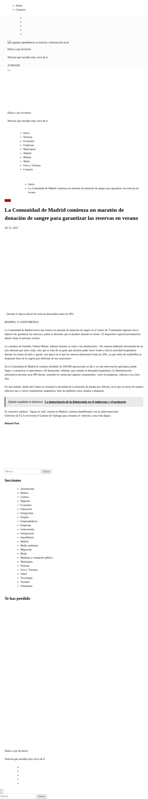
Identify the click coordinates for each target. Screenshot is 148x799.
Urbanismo (26, 586)
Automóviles (27, 488)
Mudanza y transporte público (36, 557)
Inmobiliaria (27, 537)
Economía (28, 141)
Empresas (28, 145)
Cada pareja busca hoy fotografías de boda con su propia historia (13, 694)
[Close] (1, 791)
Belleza (27, 157)
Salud (8, 200)
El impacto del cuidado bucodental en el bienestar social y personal (11, 446)
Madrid (27, 153)
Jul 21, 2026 (8, 462)
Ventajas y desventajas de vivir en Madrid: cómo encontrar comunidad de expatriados (13, 626)
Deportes (25, 501)
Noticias (27, 137)
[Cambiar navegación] (9, 70)
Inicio (26, 133)
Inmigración (27, 533)
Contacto (20, 9)
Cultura (24, 497)
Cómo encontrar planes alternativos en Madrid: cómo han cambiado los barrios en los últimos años (14, 662)
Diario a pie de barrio (19, 49)
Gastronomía (27, 529)
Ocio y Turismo (32, 165)
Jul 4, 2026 (27, 462)
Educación (26, 509)
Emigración (26, 513)
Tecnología (26, 577)
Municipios (29, 149)
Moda (26, 161)
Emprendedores (28, 521)
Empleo (24, 517)
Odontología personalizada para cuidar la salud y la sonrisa (29, 446)
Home (19, 5)
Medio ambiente (29, 545)
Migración (26, 549)
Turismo (25, 582)
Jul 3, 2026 (46, 466)
